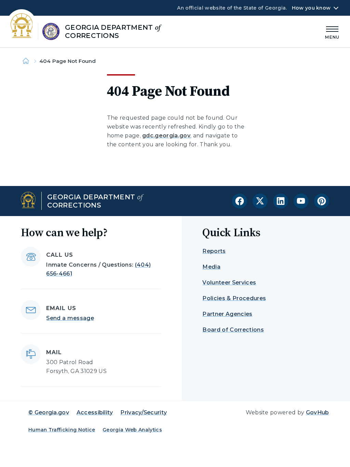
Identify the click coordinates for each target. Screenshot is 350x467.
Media (211, 267)
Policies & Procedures (234, 298)
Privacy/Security (143, 412)
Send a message (70, 318)
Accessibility (95, 412)
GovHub (317, 412)
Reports (214, 251)
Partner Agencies (227, 314)
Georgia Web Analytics (132, 430)
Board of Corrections (233, 329)
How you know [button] (311, 8)
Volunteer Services (229, 282)
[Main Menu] (332, 32)
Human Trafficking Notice (61, 430)
